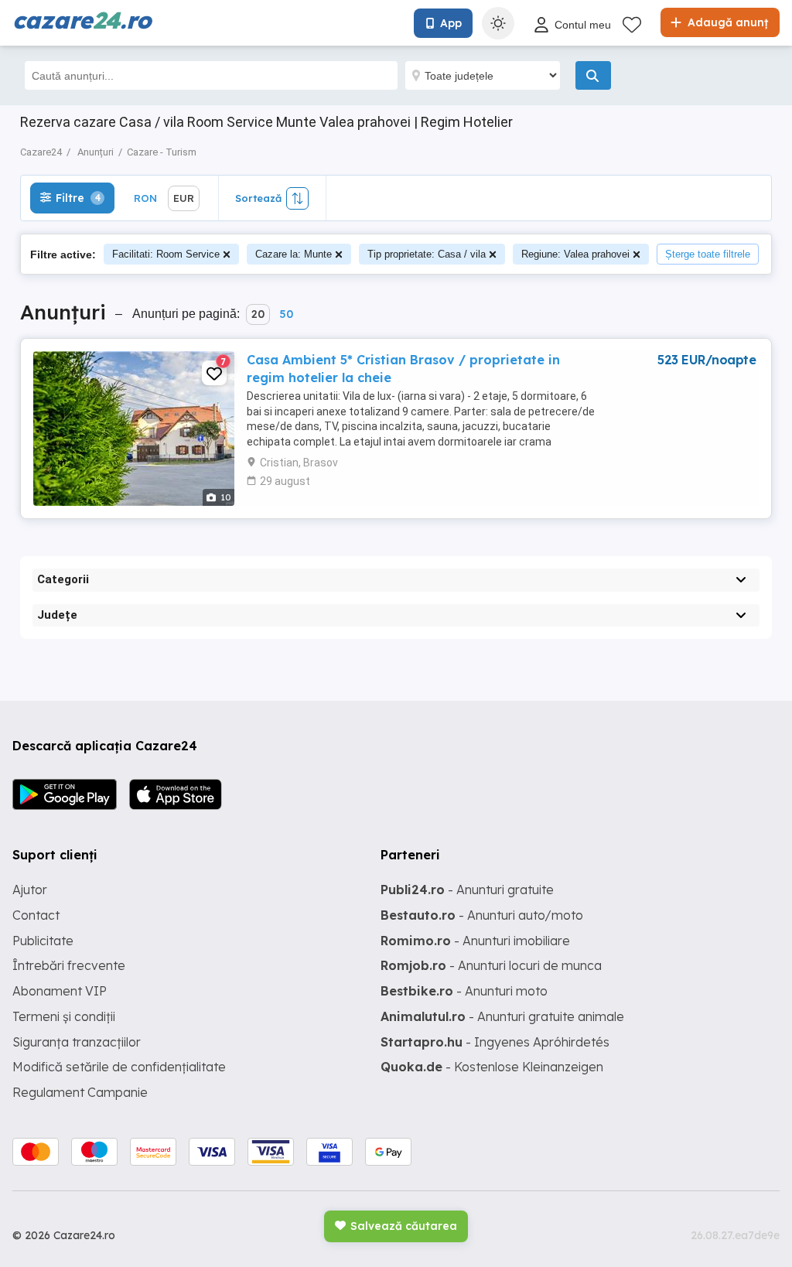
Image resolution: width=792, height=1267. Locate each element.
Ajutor (29, 889)
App (451, 23)
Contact (36, 915)
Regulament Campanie (80, 1092)
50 (286, 314)
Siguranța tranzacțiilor (76, 1042)
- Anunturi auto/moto (482, 915)
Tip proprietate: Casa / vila (426, 254)
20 (258, 314)
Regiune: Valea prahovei (575, 254)
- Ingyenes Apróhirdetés (495, 1042)
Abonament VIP (59, 991)
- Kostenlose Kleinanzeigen (492, 1066)
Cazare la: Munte (293, 254)
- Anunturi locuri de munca (491, 965)
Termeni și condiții (63, 1016)
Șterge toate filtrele (707, 254)
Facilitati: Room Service (166, 254)
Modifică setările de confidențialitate (119, 1066)
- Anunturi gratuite (467, 889)
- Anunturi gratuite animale (502, 1016)
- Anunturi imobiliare (475, 940)
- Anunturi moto (464, 991)
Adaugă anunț (726, 22)
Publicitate (42, 940)
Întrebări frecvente (68, 965)
